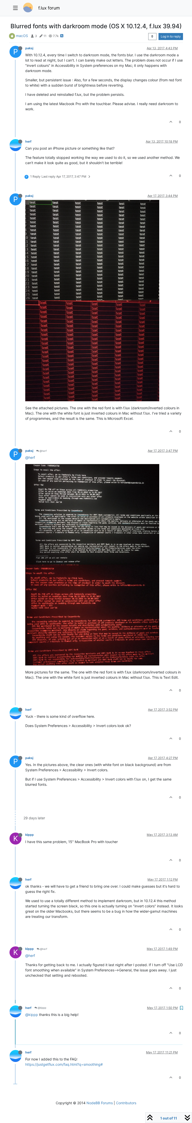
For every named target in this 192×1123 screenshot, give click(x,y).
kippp (29, 835)
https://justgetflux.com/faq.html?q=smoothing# (64, 1064)
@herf (43, 450)
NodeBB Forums (99, 1103)
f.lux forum (49, 8)
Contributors (126, 1103)
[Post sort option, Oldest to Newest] (152, 36)
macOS (22, 36)
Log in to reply (171, 36)
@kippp (41, 1007)
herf (28, 141)
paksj (29, 48)
